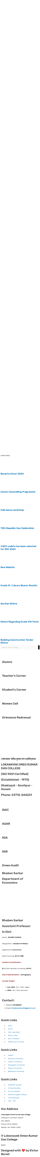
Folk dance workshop (12, 510)
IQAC (5, 809)
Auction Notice (9, 603)
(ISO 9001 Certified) (14, 774)
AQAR (6, 823)
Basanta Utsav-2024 (12, 473)
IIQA (5, 837)
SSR (5, 851)
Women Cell (10, 703)
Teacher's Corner (14, 675)
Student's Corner (14, 689)
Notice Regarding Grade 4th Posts (20, 621)
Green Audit (10, 865)
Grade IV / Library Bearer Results (19, 585)
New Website (8, 567)
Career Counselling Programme (18, 491)
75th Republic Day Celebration (17, 528)
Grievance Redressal (16, 717)
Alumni (7, 662)
